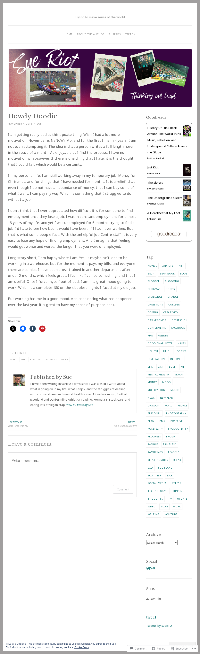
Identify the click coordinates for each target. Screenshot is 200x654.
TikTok (130, 34)
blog (183, 273)
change (173, 296)
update (182, 498)
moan (179, 374)
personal (36, 359)
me (183, 366)
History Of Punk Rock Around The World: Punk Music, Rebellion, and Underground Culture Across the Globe (167, 140)
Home (68, 34)
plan (151, 421)
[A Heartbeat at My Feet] (187, 220)
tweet (151, 617)
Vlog (164, 506)
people (182, 405)
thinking (177, 491)
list (161, 366)
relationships (158, 460)
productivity (178, 428)
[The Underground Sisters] (187, 205)
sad (150, 467)
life (23, 359)
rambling (170, 444)
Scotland (165, 467)
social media (157, 483)
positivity (155, 428)
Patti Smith (155, 173)
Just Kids (153, 167)
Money (152, 382)
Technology (157, 491)
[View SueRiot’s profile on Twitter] (147, 568)
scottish (155, 475)
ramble (153, 444)
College (174, 304)
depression (180, 320)
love (172, 366)
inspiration (156, 359)
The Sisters (155, 182)
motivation (156, 390)
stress (176, 483)
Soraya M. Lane (157, 203)
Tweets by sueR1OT (160, 625)
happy (13, 359)
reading (174, 452)
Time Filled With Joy (18, 424)
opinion (153, 405)
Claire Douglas (156, 188)
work (64, 359)
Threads (115, 34)
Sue (39, 123)
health (153, 351)
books (170, 289)
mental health (158, 374)
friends (163, 335)
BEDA (151, 273)
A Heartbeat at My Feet (163, 213)
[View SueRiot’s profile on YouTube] (153, 568)
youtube (171, 514)
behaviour (167, 273)
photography (176, 413)
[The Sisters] (187, 190)
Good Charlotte (160, 343)
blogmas (154, 289)
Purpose (51, 359)
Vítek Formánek (157, 158)
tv (170, 498)
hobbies (180, 351)
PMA (162, 421)
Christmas (155, 304)
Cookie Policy (81, 647)
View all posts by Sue (79, 405)
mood (166, 382)
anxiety (167, 265)
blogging (172, 281)
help (166, 351)
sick (170, 475)
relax (177, 460)
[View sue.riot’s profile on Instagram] (150, 568)
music (175, 390)
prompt (171, 436)
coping (153, 312)
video (152, 506)
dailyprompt (157, 320)
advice (152, 265)
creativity (171, 312)
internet (176, 359)
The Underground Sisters (164, 198)
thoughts (155, 498)
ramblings (155, 452)
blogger (154, 281)
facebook (178, 327)
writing (153, 514)
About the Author (90, 34)
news (151, 397)
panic (168, 405)
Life (25, 353)
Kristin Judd (155, 219)
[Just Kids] (187, 175)
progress (154, 436)
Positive (177, 421)
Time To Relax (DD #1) (125, 424)
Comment (123, 489)
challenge (155, 296)
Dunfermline (157, 327)
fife (150, 335)
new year (166, 397)
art (181, 265)
